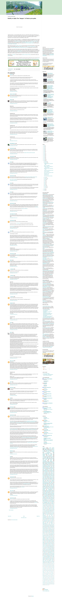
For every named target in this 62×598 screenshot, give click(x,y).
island (43, 573)
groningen (48, 462)
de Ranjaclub (45, 420)
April (45, 184)
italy (45, 573)
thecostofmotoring (48, 547)
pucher (47, 507)
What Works (44, 219)
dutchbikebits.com (45, 470)
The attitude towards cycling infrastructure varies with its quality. (50, 80)
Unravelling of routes (45, 228)
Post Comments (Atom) (14, 519)
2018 (44, 151)
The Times (48, 533)
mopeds (49, 516)
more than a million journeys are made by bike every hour (19, 47)
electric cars (47, 524)
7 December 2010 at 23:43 (13, 412)
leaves (45, 541)
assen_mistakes (52, 491)
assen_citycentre (51, 486)
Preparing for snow (46, 173)
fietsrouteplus (52, 493)
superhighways (46, 473)
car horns (44, 567)
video (46, 449)
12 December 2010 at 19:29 (13, 474)
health (47, 485)
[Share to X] (17, 69)
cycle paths (13, 54)
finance (44, 500)
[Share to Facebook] (18, 69)
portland (51, 529)
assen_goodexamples (46, 453)
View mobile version (23, 517)
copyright (44, 537)
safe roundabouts (51, 501)
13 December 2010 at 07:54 (13, 508)
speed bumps (44, 560)
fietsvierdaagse (50, 525)
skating (49, 545)
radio (48, 578)
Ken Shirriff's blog (46, 426)
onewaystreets (44, 529)
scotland (47, 559)
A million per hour (45, 210)
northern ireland (44, 577)
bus (53, 483)
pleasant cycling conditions (49, 475)
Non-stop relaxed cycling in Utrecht (48, 172)
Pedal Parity (45, 385)
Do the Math (45, 417)
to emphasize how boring (26, 483)
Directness (44, 234)
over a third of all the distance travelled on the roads (28, 437)
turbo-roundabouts (45, 531)
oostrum (48, 577)
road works (47, 465)
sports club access (45, 546)
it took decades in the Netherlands (47, 313)
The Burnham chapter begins (47, 430)
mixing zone (52, 576)
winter (53, 457)
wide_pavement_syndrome (47, 520)
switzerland (44, 503)
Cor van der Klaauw (45, 510)
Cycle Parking (44, 258)
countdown (50, 569)
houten (47, 514)
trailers (46, 519)
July (44, 180)
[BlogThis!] (17, 69)
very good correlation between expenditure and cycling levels (28, 429)
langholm (47, 574)
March (45, 185)
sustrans (44, 491)
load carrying (51, 500)
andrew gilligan (50, 510)
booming (50, 551)
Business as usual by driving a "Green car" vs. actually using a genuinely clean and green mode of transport (50, 125)
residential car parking (47, 558)
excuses (53, 462)
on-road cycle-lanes (45, 501)
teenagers (47, 491)
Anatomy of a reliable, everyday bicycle (50, 117)
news (48, 479)
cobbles (50, 567)
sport (52, 502)
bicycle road (44, 487)
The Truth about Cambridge (46, 327)
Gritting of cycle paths (45, 247)
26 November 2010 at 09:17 (13, 140)
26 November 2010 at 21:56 (13, 279)
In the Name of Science (46, 418)
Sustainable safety (45, 208)
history (48, 463)
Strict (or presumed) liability (46, 297)
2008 (44, 190)
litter (52, 527)
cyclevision (44, 538)
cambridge (51, 461)
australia (51, 473)
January (45, 187)
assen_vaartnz (46, 492)
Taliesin (11, 260)
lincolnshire (49, 541)
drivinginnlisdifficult (45, 523)
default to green (49, 538)
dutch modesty (51, 523)
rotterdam (52, 558)
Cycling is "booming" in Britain (47, 317)
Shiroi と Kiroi (12, 360)
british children (50, 483)
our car (48, 529)
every (44, 554)
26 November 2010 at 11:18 (13, 200)
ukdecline (52, 531)
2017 (44, 152)
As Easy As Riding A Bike (47, 387)
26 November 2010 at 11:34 (13, 211)
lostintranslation (51, 470)
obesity (50, 506)
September (45, 178)
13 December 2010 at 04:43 (13, 495)
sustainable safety (50, 560)
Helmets (44, 300)
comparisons (48, 452)
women (46, 532)
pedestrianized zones (45, 296)
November (45, 162)
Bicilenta (11, 99)
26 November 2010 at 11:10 (13, 189)
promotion (49, 464)
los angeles (48, 505)
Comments (45, 369)
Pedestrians (44, 201)
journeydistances (46, 527)
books (47, 551)
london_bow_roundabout (46, 555)
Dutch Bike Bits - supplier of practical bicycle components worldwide (48, 375)
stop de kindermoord (48, 582)
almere (43, 564)
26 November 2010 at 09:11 (13, 134)
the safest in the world (34, 41)
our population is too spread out (47, 311)
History (43, 229)
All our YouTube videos (46, 373)
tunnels (48, 497)
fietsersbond (44, 479)
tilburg (52, 547)
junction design (51, 573)
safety (52, 458)
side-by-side (51, 495)
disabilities (51, 522)
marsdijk (44, 528)
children (44, 455)
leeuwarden (51, 574)
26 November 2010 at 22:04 (13, 300)
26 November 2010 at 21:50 (13, 266)
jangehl (48, 573)
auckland (44, 565)
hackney (44, 514)
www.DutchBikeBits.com (47, 411)
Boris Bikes (44, 336)
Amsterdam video (46, 174)
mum (51, 505)
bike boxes (49, 550)
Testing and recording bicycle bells (48, 170)
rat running (50, 507)
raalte (43, 558)
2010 (44, 160)
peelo (51, 542)
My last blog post (12, 226)
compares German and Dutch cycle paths (29, 152)
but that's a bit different (24, 208)
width (43, 532)
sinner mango (50, 454)
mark (10, 70)
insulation (52, 572)
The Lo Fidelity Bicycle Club (47, 393)
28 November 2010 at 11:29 (13, 379)
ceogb (47, 522)
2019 (44, 150)
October (45, 177)
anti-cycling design (48, 498)
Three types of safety (50, 137)
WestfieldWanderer (12, 143)
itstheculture (51, 514)
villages (52, 503)
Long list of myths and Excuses (47, 306)
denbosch (45, 484)
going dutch (44, 474)
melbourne (47, 528)
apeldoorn (52, 549)
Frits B (11, 322)
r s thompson (12, 275)
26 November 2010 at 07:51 (13, 103)
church (47, 567)
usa (49, 471)
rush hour (35, 502)
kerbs (43, 574)
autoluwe (44, 550)
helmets (52, 485)
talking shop (45, 486)
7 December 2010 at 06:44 (13, 395)
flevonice (47, 554)
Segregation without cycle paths (47, 226)
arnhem (52, 564)
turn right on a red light (49, 237)
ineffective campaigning (49, 467)
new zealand (46, 506)
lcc (48, 500)
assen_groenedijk (51, 534)
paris (48, 542)
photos (49, 457)
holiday (48, 474)
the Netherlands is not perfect (46, 286)
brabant (53, 551)
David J (11, 332)
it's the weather (45, 315)
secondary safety (51, 559)
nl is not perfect (46, 458)
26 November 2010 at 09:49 (13, 145)
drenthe (44, 462)
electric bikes (47, 493)
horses (46, 540)
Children (44, 249)
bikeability (53, 550)
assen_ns (53, 511)
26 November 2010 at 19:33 (13, 257)
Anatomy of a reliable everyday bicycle (48, 270)
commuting (44, 460)
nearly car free (50, 290)
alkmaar (52, 563)
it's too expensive (45, 310)
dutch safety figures (50, 488)
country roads (47, 537)
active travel (46, 563)
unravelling (46, 471)
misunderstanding (45, 516)
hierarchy (50, 554)
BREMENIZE (45, 383)
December (45, 161)
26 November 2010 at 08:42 (13, 110)
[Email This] (16, 69)
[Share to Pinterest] (19, 69)
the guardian (48, 496)
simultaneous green (47, 502)
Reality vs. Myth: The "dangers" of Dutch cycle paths (48, 167)
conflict (52, 487)
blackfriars (44, 551)
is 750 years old (18, 223)
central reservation (48, 536)
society (52, 479)
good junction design (46, 494)
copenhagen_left (45, 569)
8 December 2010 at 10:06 (13, 448)
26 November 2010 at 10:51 (13, 173)
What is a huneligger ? (47, 165)
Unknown (11, 74)
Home (24, 516)
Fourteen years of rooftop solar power (48, 433)
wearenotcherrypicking (46, 482)
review (52, 465)
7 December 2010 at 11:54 (13, 404)
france (53, 525)
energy (50, 484)
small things (45, 459)
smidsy (49, 518)
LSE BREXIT (45, 442)
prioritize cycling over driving (26, 54)
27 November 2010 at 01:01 (13, 314)
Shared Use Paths (45, 291)
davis (52, 569)
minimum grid (48, 576)
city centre (48, 487)
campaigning (45, 457)
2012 (44, 158)
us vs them (46, 509)
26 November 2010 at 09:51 (13, 153)
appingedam (48, 564)
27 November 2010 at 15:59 (13, 329)
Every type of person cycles (31, 46)
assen (44, 447)
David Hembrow (12, 148)
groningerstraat (50, 489)
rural (52, 463)
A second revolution (45, 198)
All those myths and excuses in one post (50, 73)
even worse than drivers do (19, 422)
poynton (46, 578)
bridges (48, 480)
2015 (44, 154)
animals (52, 482)
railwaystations (45, 461)
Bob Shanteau (12, 387)
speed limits (52, 545)
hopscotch (48, 572)
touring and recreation (50, 451)
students (44, 496)
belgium (53, 565)
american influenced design (46, 549)
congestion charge (52, 568)
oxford (51, 577)
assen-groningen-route (48, 511)
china (52, 536)
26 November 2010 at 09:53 (13, 159)
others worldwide (47, 337)
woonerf (50, 532)
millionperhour (49, 556)
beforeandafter (44, 483)
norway (52, 516)
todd (10, 456)
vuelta (49, 509)
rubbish (43, 559)
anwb (45, 564)
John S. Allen (12, 490)
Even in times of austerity (13, 179)
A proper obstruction (46, 171)
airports (49, 563)
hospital (53, 554)
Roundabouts (44, 239)
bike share (50, 492)
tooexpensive (48, 503)
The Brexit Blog (46, 429)
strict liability (49, 546)
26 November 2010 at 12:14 (13, 217)
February (45, 186)
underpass (51, 497)
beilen (51, 565)
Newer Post (9, 516)
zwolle (52, 520)
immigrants (49, 540)
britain (50, 449)
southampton (44, 581)
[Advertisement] (23, 513)
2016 (44, 153)
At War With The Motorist (47, 391)
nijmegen (44, 542)
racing (51, 460)
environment (45, 478)
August (45, 179)
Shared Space (44, 287)
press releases (44, 476)
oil (46, 542)
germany (44, 489)
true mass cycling (50, 519)
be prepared (47, 565)
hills (46, 500)
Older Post (38, 516)
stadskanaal (52, 581)
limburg (50, 527)
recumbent (50, 455)
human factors (52, 494)
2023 (44, 145)
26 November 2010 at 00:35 (13, 91)
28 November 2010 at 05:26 (13, 369)
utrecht (43, 498)
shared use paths (45, 545)
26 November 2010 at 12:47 (13, 245)
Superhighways (45, 222)
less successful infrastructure (13, 429)
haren (43, 540)
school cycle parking (45, 518)
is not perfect (17, 254)
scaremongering (45, 301)
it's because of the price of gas (47, 314)
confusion (48, 568)
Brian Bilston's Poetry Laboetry (48, 423)
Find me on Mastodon (45, 364)
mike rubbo (50, 515)
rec (50, 578)
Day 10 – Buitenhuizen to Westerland (48, 409)
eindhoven (44, 524)
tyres (49, 531)
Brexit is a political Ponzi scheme (47, 443)
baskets (53, 498)
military (52, 541)
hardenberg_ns (44, 572)
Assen (50, 260)
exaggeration (51, 478)
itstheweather (44, 515)
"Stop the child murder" (46, 218)
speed (8, 55)
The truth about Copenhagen (49, 103)
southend (48, 581)
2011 (44, 159)
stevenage (44, 582)
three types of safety (17, 41)
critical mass (51, 537)
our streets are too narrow (46, 309)
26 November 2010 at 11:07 (13, 180)
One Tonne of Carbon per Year (48, 435)
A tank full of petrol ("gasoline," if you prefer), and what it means (50, 132)
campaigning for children (48, 469)
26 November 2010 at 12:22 (13, 228)
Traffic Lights (44, 235)
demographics (44, 488)
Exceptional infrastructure (46, 244)
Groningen (46, 260)
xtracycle (52, 509)
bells (46, 550)
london (51, 459)
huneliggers (44, 464)
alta (46, 534)
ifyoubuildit (52, 471)
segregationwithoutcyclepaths (46, 466)
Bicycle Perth (45, 389)
